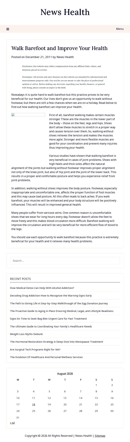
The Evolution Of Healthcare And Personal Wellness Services (46, 357)
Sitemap (100, 436)
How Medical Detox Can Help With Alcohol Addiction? (42, 288)
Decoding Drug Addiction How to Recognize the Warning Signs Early (51, 295)
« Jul (12, 422)
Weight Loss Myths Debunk (26, 334)
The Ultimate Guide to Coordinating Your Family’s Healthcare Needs (51, 326)
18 (33, 404)
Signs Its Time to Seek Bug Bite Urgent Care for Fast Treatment (48, 318)
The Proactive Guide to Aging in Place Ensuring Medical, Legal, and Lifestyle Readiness (61, 311)
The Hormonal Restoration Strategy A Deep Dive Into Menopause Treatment (56, 341)
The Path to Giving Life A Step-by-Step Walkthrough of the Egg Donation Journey (59, 303)
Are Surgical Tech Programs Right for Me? (35, 349)
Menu (119, 29)
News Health (65, 12)
